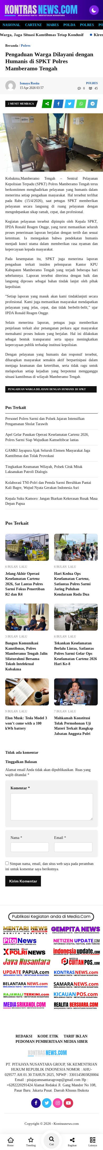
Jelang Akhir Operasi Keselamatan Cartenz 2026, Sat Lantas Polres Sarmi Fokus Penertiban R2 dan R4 (25, 584)
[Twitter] (46, 1103)
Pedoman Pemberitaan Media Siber (52, 1042)
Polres (87, 25)
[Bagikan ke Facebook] (58, 104)
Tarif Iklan (75, 1036)
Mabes (52, 25)
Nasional (11, 25)
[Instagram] (57, 1103)
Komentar (20, 788)
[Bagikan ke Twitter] (70, 104)
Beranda (11, 46)
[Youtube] (67, 1103)
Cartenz (33, 25)
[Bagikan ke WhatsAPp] (81, 104)
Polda (69, 25)
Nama (16, 838)
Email (60, 838)
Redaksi (24, 1036)
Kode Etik (48, 1036)
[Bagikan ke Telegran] (92, 104)
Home (10, 1145)
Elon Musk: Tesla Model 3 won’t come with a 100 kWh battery (26, 723)
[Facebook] (35, 1103)
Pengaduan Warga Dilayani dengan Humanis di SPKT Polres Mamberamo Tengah (47, 390)
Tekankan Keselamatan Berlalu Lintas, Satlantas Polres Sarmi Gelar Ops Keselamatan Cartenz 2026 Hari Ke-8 (75, 653)
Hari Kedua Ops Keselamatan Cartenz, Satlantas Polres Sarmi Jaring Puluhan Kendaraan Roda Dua (72, 584)
